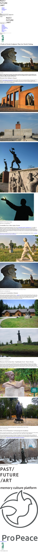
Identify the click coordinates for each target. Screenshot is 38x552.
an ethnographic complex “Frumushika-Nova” (24, 227)
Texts (2, 29)
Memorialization (4, 9)
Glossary (3, 8)
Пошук (1, 16)
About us (3, 7)
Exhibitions (3, 26)
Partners (3, 31)
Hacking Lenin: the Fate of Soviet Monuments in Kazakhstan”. (15, 437)
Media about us (4, 30)
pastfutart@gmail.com (3, 541)
